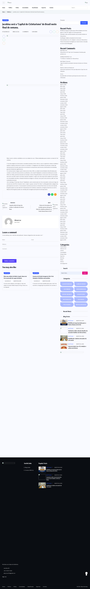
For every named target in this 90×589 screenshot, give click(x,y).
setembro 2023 (63, 149)
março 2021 (63, 204)
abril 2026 (62, 92)
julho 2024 (62, 130)
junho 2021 (62, 199)
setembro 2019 (63, 238)
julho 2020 (62, 219)
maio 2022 (62, 179)
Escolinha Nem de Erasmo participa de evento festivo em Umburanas (73, 76)
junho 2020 (62, 221)
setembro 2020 (64, 216)
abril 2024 (62, 136)
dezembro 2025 (64, 99)
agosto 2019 (63, 240)
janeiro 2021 (63, 208)
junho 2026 (62, 88)
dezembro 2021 (63, 188)
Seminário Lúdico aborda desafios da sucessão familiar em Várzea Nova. (73, 35)
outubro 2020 (63, 214)
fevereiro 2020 (63, 228)
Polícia (17, 7)
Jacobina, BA (6, 568)
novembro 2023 (64, 145)
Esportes (44, 7)
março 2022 (63, 182)
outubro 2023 (63, 147)
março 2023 (63, 160)
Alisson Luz (8, 281)
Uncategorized (63, 263)
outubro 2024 (63, 125)
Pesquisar (62, 20)
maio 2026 (62, 90)
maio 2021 (62, 201)
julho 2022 (62, 175)
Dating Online (63, 254)
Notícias (9, 12)
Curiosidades (25, 7)
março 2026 (63, 94)
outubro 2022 (63, 169)
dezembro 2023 (64, 143)
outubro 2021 (63, 191)
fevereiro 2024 (63, 140)
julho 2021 (62, 197)
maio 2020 (62, 223)
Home (3, 7)
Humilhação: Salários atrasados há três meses (70, 38)
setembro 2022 (63, 171)
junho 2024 (62, 132)
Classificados (35, 7)
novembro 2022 (63, 167)
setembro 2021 (63, 193)
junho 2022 (62, 177)
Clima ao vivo (63, 248)
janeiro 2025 (63, 119)
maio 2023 (62, 156)
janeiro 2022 (63, 186)
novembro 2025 (64, 101)
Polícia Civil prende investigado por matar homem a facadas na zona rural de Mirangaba (73, 42)
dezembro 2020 (64, 210)
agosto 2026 (63, 84)
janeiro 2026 (63, 97)
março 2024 (63, 138)
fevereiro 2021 (63, 206)
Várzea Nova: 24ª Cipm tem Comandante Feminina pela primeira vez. (72, 53)
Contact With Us (29, 470)
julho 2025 (62, 108)
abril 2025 (62, 114)
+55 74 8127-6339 (7, 570)
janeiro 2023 (63, 164)
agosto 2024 (63, 129)
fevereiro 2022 (63, 184)
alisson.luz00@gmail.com (9, 573)
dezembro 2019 (63, 232)
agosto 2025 (63, 106)
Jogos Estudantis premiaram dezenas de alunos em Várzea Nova (73, 64)
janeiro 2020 (63, 230)
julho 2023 (62, 153)
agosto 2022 (63, 173)
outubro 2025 (63, 103)
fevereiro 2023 (63, 162)
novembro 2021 (63, 190)
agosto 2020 (63, 217)
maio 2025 (62, 112)
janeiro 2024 (63, 142)
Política (10, 7)
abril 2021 (62, 203)
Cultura (62, 250)
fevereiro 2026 (63, 95)
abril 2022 (62, 180)
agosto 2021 (63, 195)
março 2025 (63, 116)
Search (85, 273)
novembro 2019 (63, 234)
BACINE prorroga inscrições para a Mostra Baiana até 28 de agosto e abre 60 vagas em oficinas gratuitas (73, 31)
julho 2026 (62, 86)
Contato (51, 7)
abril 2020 (62, 225)
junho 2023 (62, 155)
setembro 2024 (64, 127)
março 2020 (63, 227)
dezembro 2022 (64, 166)
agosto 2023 (63, 151)
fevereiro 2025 (63, 118)
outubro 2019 (63, 236)
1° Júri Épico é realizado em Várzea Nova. (69, 58)
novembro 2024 (64, 123)
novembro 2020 (64, 212)
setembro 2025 (63, 105)
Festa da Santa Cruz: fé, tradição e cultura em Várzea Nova (73, 40)
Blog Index (27, 467)
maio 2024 (62, 134)
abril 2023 (62, 158)
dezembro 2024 (64, 121)
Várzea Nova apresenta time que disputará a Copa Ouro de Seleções (73, 70)
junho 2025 (62, 110)
